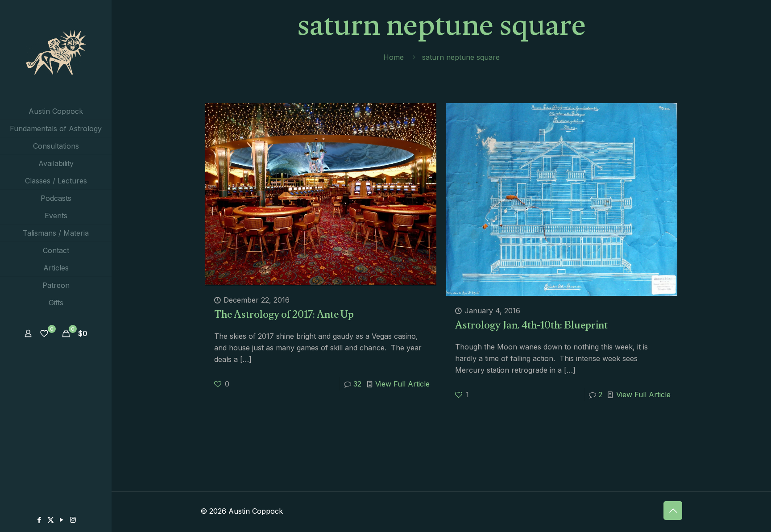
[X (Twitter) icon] (50, 519)
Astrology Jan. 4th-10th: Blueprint (531, 326)
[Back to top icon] (672, 510)
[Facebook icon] (39, 519)
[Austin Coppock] (56, 51)
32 (357, 383)
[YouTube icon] (61, 519)
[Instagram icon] (73, 519)
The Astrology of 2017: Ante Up (284, 316)
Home (393, 57)
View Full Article (402, 383)
